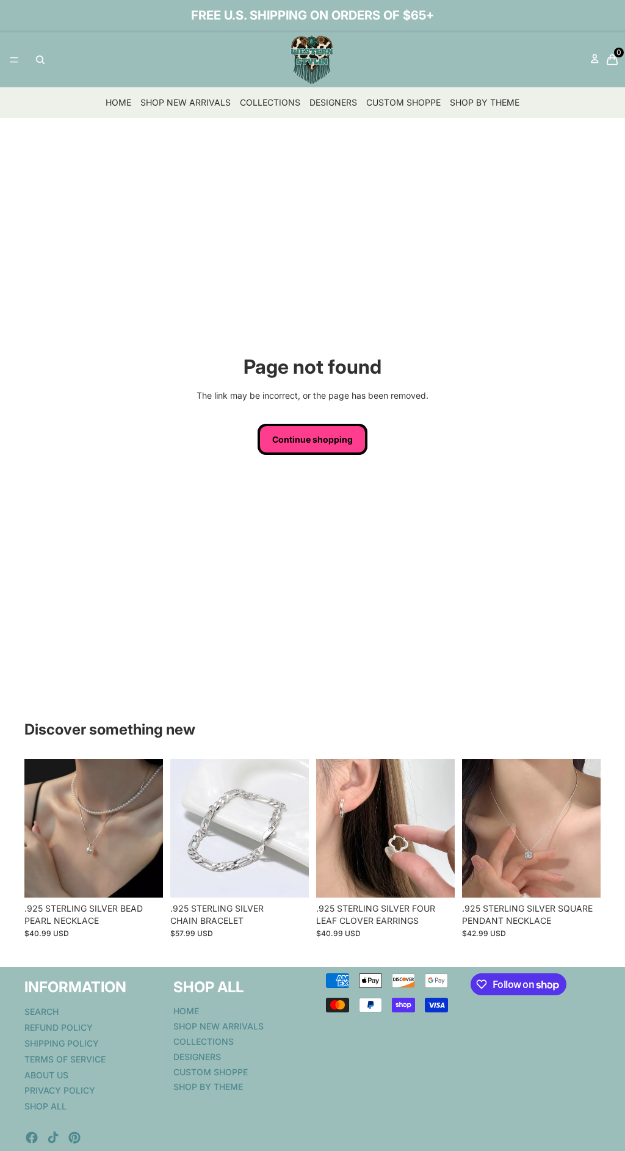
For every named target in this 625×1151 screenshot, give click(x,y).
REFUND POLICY (58, 1027)
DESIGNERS (333, 102)
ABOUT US (46, 1075)
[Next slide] (149, 828)
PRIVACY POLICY (59, 1090)
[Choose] (290, 879)
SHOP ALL (45, 1106)
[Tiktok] (53, 1137)
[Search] (40, 59)
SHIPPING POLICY (61, 1043)
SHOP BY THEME (484, 102)
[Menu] (14, 60)
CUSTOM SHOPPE (403, 102)
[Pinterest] (74, 1137)
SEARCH (41, 1011)
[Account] (594, 60)
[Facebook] (31, 1137)
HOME (118, 102)
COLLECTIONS (270, 102)
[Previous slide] (37, 828)
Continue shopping (312, 439)
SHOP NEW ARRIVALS (185, 102)
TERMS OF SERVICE (65, 1059)
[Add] (144, 879)
